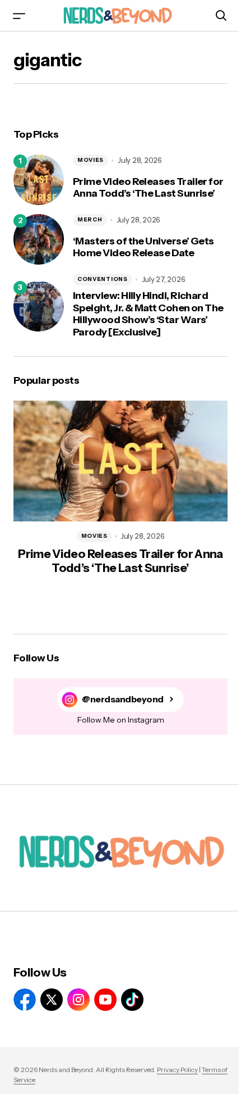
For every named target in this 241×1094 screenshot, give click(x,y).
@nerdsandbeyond (123, 699)
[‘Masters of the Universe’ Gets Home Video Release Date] (38, 239)
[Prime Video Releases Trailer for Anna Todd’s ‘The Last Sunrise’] (38, 180)
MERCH (90, 219)
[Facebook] (24, 999)
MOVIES (90, 160)
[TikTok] (132, 999)
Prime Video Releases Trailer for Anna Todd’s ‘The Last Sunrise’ (148, 188)
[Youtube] (105, 999)
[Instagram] (78, 999)
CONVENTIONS (102, 279)
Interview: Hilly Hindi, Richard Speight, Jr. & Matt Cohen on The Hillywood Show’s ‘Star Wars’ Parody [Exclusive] (148, 314)
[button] (19, 15)
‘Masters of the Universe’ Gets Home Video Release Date (143, 247)
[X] (51, 999)
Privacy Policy (177, 1069)
